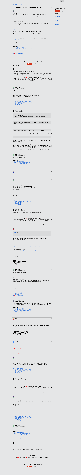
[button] (51, 7)
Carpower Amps (15, 29)
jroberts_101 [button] (16, 341)
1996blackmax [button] (17, 228)
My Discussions (57, 20)
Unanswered (61, 24)
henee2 (15, 113)
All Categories (57, 15)
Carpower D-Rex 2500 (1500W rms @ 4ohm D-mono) (22, 48)
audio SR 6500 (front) (17, 103)
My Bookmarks (61, 19)
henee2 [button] (16, 10)
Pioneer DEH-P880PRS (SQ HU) (18, 47)
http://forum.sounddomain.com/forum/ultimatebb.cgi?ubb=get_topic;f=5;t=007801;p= (28, 246)
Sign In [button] (29, 63)
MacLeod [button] (16, 68)
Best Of (56, 25)
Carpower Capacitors (16, 39)
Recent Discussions (58, 16)
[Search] (59, 1)
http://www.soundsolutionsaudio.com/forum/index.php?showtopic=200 (25, 250)
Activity (56, 17)
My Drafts (61, 21)
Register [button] (35, 63)
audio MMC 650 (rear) (17, 52)
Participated (56, 23)
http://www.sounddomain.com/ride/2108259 (20, 254)
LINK (20, 189)
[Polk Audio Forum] (14, 1)
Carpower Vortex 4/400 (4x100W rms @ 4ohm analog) (22, 49)
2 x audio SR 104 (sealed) (18, 53)
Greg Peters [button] (16, 171)
